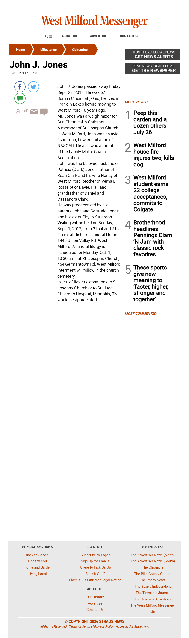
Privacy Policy (104, 626)
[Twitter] (33, 86)
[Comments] (20, 98)
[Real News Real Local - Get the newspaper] (152, 70)
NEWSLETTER (142, 5)
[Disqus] (65, 362)
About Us (69, 36)
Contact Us (129, 36)
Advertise (98, 36)
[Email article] (33, 115)
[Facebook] (20, 86)
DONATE (168, 5)
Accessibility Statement (132, 626)
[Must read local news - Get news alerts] (152, 56)
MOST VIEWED (136, 102)
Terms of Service (80, 626)
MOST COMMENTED (140, 313)
